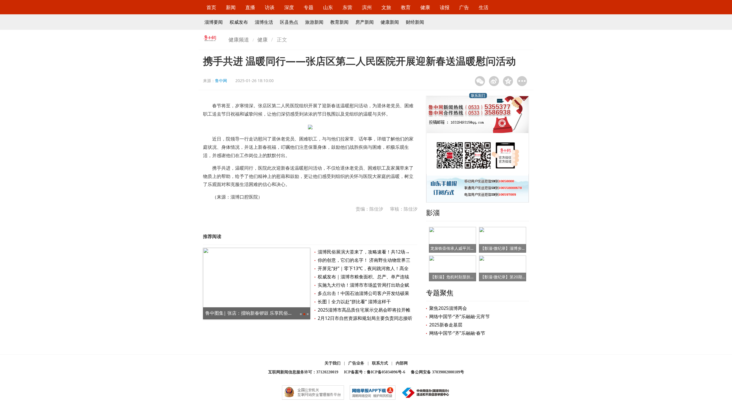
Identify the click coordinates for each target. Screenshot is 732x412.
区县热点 (289, 22)
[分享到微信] (480, 81)
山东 (328, 7)
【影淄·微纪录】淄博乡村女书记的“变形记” (518, 248)
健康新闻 (390, 22)
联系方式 (380, 363)
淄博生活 (264, 22)
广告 (464, 7)
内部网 (402, 363)
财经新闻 (415, 22)
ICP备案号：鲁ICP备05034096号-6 (374, 372)
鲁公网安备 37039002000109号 (437, 372)
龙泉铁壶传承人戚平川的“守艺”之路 (461, 248)
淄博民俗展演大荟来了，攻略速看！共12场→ (364, 252)
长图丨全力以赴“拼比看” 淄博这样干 (354, 301)
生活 (483, 7)
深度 (289, 7)
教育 (406, 7)
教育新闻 (339, 22)
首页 (211, 7)
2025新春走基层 (445, 325)
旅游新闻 (314, 22)
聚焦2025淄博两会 (448, 308)
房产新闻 (364, 22)
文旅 (386, 7)
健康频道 (238, 39)
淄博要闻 (213, 22)
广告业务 (356, 363)
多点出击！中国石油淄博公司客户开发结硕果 (363, 293)
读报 (444, 7)
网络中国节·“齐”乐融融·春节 (457, 333)
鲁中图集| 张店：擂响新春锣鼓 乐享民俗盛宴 (251, 313)
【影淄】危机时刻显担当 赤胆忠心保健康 (467, 277)
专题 (308, 7)
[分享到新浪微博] (494, 81)
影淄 (433, 212)
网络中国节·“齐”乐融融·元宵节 (459, 316)
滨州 (367, 7)
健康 (425, 7)
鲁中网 (221, 80)
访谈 (269, 7)
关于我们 (333, 363)
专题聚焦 (439, 292)
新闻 (231, 7)
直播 (250, 7)
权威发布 (239, 22)
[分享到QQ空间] (508, 81)
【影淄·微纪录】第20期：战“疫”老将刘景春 (518, 277)
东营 (347, 7)
